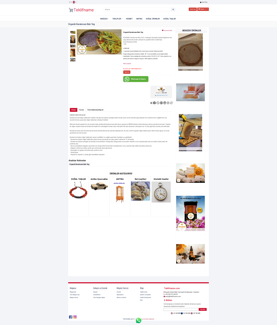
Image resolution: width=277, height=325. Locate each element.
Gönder (202, 309)
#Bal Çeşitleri (127, 63)
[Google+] (161, 103)
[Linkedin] (164, 103)
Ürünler (119, 292)
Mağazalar (73, 292)
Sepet (202, 9)
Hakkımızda (143, 292)
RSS (141, 300)
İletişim (95, 292)
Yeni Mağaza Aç (75, 294)
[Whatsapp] (168, 103)
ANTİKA (139, 19)
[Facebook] (154, 103)
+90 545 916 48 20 (171, 294)
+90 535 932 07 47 (161, 95)
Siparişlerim (120, 294)
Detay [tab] (73, 110)
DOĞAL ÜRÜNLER (153, 19)
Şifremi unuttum (121, 297)
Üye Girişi (204, 2)
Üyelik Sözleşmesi (145, 297)
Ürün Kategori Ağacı (99, 297)
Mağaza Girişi (74, 297)
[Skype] (171, 103)
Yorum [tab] (81, 110)
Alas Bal (164, 93)
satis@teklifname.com (173, 296)
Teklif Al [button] (126, 72)
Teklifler (116, 19)
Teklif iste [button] (193, 9)
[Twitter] (158, 103)
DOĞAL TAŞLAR (169, 19)
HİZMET (129, 19)
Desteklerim (97, 294)
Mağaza (103, 19)
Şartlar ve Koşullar (145, 294)
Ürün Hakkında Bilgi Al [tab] (95, 110)
